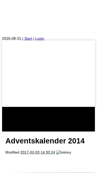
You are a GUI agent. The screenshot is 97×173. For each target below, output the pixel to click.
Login (39, 38)
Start (28, 38)
